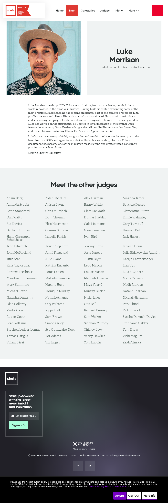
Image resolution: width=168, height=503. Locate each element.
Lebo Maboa (93, 265)
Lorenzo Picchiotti (20, 272)
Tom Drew (130, 329)
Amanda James (134, 198)
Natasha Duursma (20, 297)
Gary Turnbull (133, 224)
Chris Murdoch (56, 211)
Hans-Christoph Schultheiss (18, 238)
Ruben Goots (16, 317)
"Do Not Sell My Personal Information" (107, 486)
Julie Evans (53, 259)
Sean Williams (17, 323)
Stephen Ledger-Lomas (23, 329)
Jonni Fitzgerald (56, 252)
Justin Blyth (93, 259)
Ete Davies (14, 224)
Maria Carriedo (133, 278)
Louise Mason (94, 272)
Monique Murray (57, 291)
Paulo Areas (15, 310)
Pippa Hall (52, 310)
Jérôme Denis (132, 246)
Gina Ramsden (94, 230)
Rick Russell (131, 310)
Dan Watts (14, 217)
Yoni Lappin (92, 342)
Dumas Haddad (95, 217)
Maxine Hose (54, 285)
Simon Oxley (54, 323)
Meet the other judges (84, 184)
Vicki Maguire (132, 336)
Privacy (63, 455)
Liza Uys (129, 265)
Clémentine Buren (136, 211)
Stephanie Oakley (135, 323)
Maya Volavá (93, 285)
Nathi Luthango (56, 297)
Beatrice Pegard (134, 204)
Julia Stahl (14, 259)
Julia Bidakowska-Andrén (141, 252)
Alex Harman (93, 198)
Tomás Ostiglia (17, 336)
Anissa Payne (54, 204)
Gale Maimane (94, 224)
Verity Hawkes (94, 336)
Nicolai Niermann (135, 297)
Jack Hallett (131, 237)
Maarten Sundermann (23, 278)
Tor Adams (53, 336)
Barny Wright (94, 204)
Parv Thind (131, 304)
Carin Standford (18, 211)
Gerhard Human (18, 230)
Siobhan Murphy (96, 323)
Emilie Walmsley (135, 217)
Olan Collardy (16, 304)
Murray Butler (94, 291)
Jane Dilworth (17, 246)
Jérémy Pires (93, 246)
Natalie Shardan (134, 291)
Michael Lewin (17, 291)
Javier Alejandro (56, 246)
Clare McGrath (94, 211)
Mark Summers (18, 285)
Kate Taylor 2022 (18, 265)
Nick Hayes (92, 297)
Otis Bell (90, 304)
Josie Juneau (93, 252)
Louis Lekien (54, 272)
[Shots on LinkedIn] (90, 466)
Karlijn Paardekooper (138, 259)
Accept (119, 495)
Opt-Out (133, 495)
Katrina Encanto (57, 265)
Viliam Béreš (16, 342)
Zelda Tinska (132, 342)
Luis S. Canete (133, 272)
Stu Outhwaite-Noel (59, 329)
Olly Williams (54, 304)
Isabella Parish (55, 237)
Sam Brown (53, 317)
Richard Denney (95, 310)
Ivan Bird (90, 237)
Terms (73, 455)
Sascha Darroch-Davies (139, 317)
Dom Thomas (55, 217)
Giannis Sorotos (56, 230)
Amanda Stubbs (18, 204)
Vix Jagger (52, 342)
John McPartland (19, 252)
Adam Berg (14, 198)
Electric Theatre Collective (44, 152)
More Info (149, 495)
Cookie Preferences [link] (89, 455)
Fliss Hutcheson (56, 224)
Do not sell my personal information (121, 455)
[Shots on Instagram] (78, 466)
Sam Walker (92, 317)
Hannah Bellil (132, 230)
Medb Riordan (133, 285)
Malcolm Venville (57, 278)
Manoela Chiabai (96, 278)
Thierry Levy (93, 329)
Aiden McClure (56, 198)
